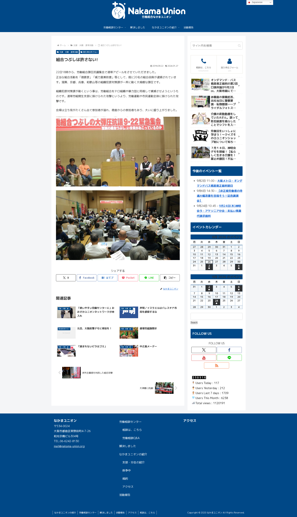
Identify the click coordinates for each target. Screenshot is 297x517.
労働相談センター (130, 422)
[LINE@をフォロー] (229, 358)
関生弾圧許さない (90, 52)
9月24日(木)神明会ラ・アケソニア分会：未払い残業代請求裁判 (219, 211)
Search (194, 322)
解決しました (127, 446)
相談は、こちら (132, 430)
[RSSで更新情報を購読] (216, 365)
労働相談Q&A (131, 438)
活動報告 (124, 495)
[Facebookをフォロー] (229, 350)
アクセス (127, 487)
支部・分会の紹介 (133, 462)
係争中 (126, 470)
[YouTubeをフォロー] (203, 358)
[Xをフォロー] (203, 350)
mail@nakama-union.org (69, 446)
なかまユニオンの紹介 (133, 454)
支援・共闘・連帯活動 (68, 52)
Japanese (257, 2)
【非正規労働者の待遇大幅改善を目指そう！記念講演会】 (219, 196)
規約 (125, 479)
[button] (170, 277)
